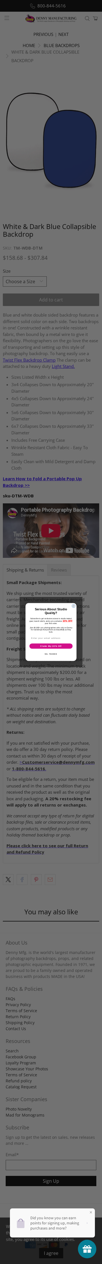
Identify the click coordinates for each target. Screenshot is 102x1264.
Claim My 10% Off (50, 646)
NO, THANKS (51, 654)
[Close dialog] (73, 605)
